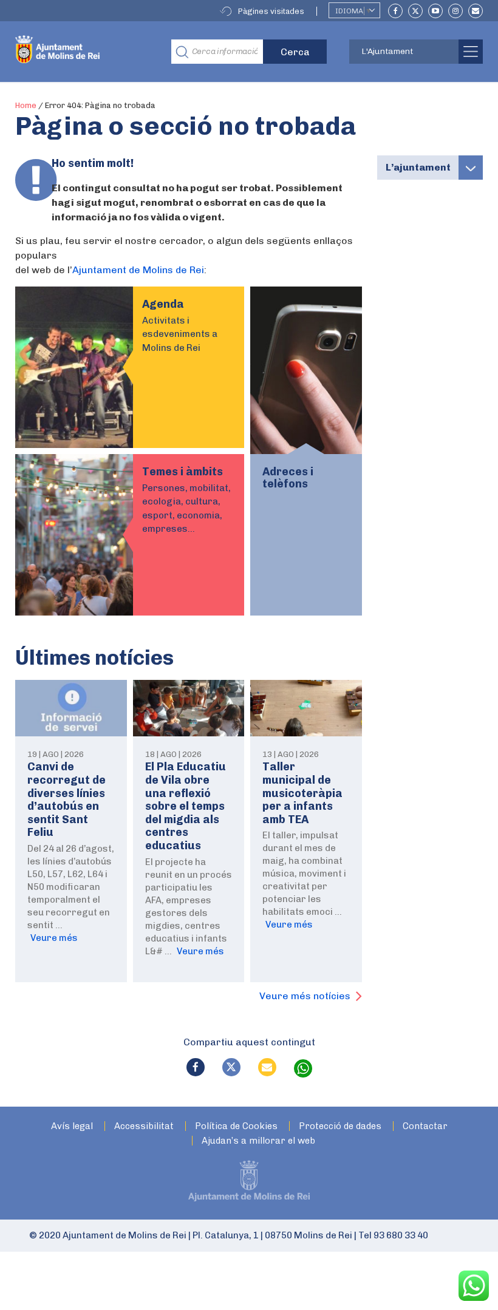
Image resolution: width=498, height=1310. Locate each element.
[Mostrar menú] (471, 167)
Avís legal (72, 1126)
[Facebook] (395, 11)
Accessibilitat (144, 1126)
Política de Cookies (236, 1126)
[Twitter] (415, 11)
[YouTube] (435, 11)
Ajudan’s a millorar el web (258, 1140)
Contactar (425, 1126)
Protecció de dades (340, 1126)
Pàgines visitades (271, 11)
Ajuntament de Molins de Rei (138, 270)
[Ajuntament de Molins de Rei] (84, 51)
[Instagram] (455, 11)
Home (25, 105)
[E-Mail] (475, 11)
